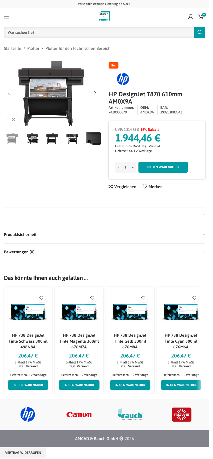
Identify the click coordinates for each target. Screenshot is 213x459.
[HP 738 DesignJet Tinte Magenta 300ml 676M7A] (79, 309)
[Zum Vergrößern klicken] (13, 120)
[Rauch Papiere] (130, 414)
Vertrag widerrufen (23, 453)
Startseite (12, 48)
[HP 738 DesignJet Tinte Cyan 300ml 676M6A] (181, 309)
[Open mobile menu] (6, 16)
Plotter (33, 48)
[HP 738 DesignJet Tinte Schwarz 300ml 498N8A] (28, 309)
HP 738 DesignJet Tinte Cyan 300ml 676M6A (181, 341)
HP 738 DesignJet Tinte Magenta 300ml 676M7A (79, 341)
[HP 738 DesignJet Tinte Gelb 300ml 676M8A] (130, 309)
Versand (154, 146)
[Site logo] (104, 16)
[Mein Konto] (190, 16)
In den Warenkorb (163, 167)
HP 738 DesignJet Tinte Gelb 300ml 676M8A (130, 341)
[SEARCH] (199, 32)
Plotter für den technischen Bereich (77, 48)
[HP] (27, 414)
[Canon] (78, 414)
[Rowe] (181, 414)
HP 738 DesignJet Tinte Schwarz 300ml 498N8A (28, 341)
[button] (9, 93)
